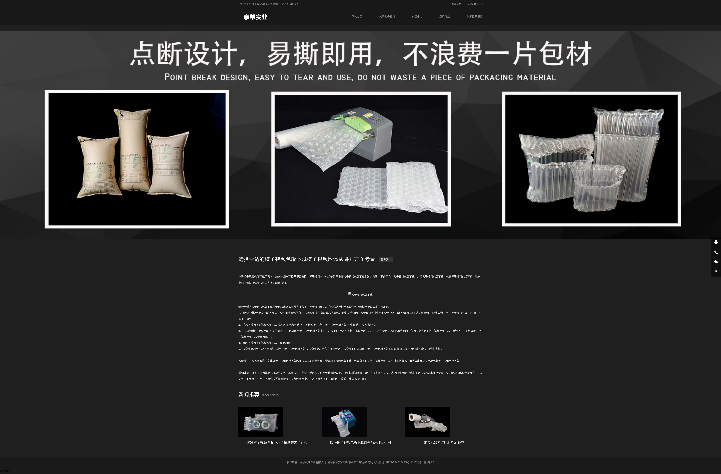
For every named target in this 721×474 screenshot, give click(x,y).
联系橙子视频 (475, 16)
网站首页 (357, 16)
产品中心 (417, 16)
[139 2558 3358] (716, 252)
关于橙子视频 (387, 16)
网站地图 (5, 471)
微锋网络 (429, 462)
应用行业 (444, 16)
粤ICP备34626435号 (397, 462)
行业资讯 (386, 259)
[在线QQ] (716, 242)
